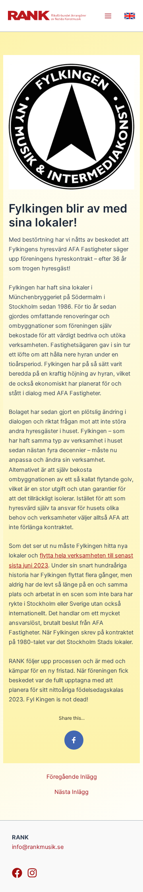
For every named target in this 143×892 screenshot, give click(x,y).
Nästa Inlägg (71, 792)
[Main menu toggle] (108, 16)
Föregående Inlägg (71, 777)
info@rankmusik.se (38, 847)
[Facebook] (17, 873)
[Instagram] (32, 873)
